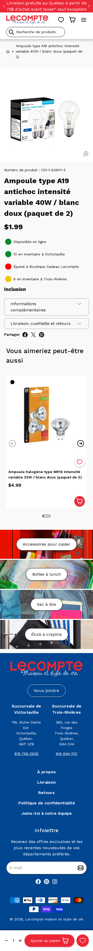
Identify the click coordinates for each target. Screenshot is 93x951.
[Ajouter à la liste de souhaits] (79, 462)
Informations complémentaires (28, 306)
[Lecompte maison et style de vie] (27, 19)
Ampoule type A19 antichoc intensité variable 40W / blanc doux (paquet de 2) (49, 51)
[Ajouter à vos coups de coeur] (82, 940)
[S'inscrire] (81, 868)
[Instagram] (55, 881)
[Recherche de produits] (46, 32)
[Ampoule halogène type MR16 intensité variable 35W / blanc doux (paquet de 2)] (46, 416)
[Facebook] (38, 881)
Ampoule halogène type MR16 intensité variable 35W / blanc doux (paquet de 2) (45, 474)
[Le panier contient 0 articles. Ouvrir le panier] (72, 20)
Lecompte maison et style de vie (54, 919)
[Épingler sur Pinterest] (41, 335)
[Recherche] (11, 32)
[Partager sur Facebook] (25, 335)
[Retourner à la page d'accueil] (46, 669)
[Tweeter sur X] (33, 335)
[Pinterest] (46, 881)
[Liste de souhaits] (61, 20)
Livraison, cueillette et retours (41, 323)
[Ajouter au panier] (79, 501)
